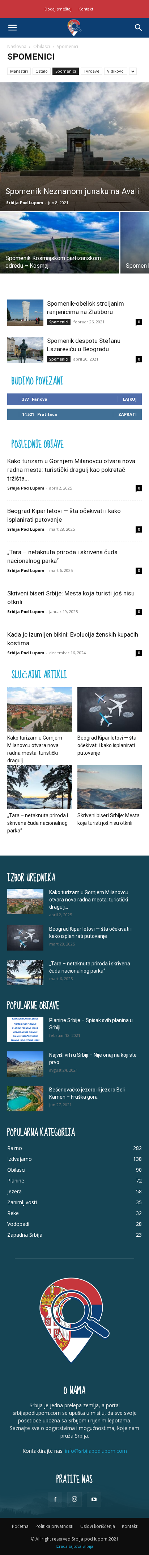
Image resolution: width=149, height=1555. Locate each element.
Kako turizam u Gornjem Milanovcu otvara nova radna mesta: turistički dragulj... (88, 900)
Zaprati (127, 414)
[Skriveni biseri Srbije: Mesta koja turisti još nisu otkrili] (109, 787)
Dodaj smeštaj (58, 9)
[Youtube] (94, 1499)
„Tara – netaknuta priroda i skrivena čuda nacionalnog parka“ (37, 823)
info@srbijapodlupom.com (96, 1450)
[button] (12, 28)
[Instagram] (74, 1499)
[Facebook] (55, 1499)
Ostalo (41, 71)
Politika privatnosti (54, 1526)
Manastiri (19, 71)
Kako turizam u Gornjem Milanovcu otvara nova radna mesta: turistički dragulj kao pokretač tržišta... (71, 469)
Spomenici (65, 71)
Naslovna (16, 46)
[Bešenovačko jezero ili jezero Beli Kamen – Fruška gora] (25, 1098)
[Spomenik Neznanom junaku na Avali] (74, 146)
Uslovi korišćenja (97, 1526)
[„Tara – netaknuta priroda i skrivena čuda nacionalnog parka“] (39, 787)
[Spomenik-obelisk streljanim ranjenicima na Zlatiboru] (25, 313)
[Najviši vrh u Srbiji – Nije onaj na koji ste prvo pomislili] (25, 1064)
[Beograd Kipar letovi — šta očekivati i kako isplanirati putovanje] (109, 709)
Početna (20, 1526)
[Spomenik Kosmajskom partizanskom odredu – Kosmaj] (59, 256)
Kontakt (85, 9)
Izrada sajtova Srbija (74, 1546)
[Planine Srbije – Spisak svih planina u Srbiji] (25, 1029)
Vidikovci (115, 71)
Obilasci (41, 46)
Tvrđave (91, 71)
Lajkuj (130, 399)
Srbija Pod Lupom (24, 202)
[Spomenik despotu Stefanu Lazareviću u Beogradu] (25, 350)
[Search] (139, 28)
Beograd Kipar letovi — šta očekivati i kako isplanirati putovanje (106, 745)
